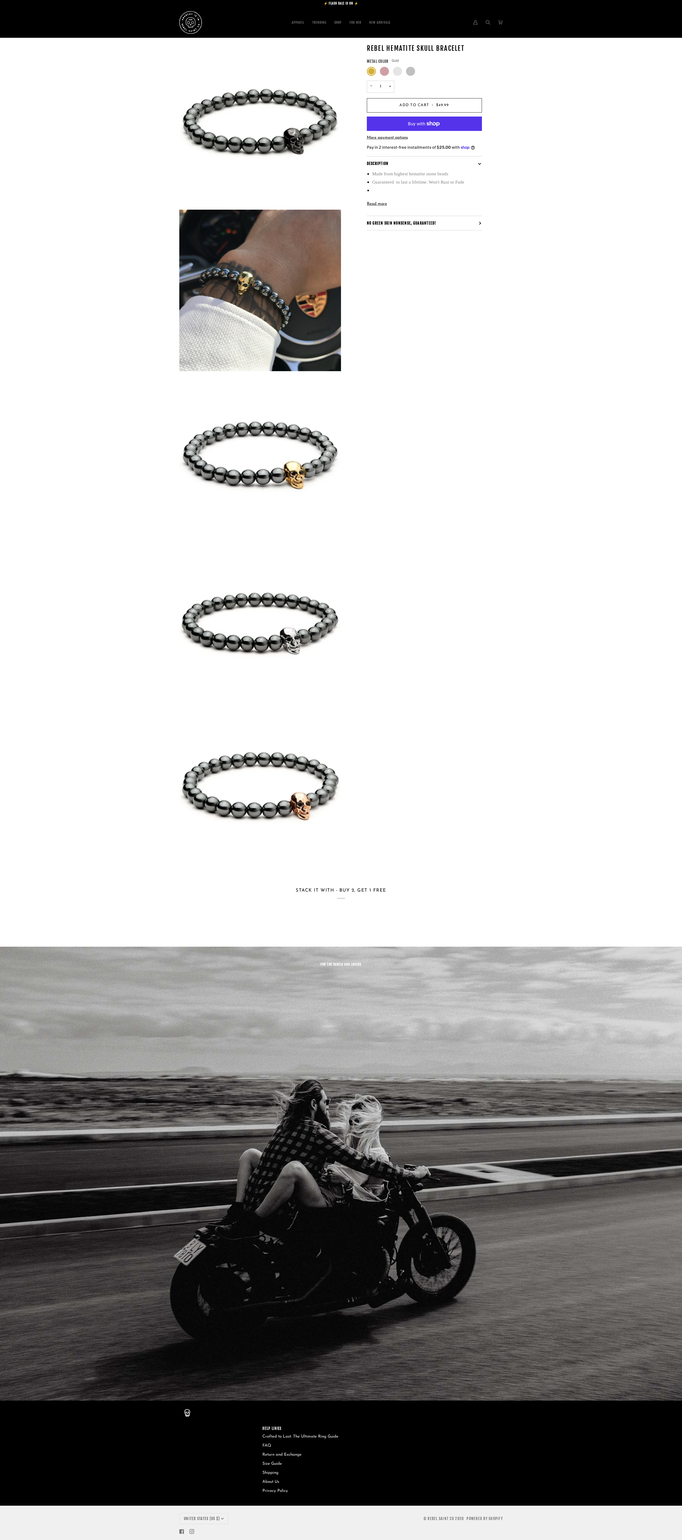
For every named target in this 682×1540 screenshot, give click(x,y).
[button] (338, 22)
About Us (270, 1482)
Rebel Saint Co (441, 1518)
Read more (377, 204)
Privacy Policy (275, 1491)
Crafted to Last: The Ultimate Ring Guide (300, 1437)
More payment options (387, 138)
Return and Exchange (282, 1455)
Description (378, 163)
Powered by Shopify (484, 1518)
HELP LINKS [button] (272, 1428)
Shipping (270, 1473)
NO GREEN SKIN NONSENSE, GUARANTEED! (401, 223)
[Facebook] (181, 1531)
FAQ (266, 1446)
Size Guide (272, 1464)
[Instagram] (191, 1531)
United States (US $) (202, 1518)
